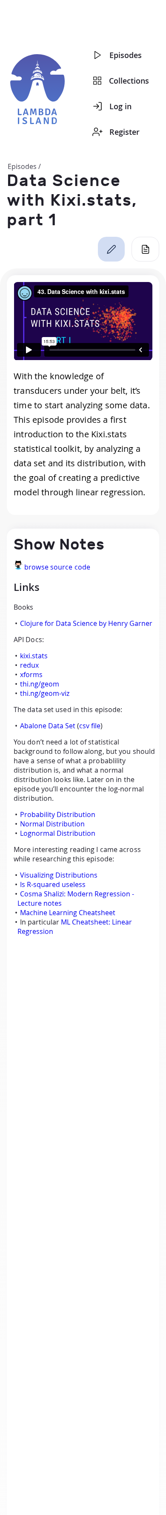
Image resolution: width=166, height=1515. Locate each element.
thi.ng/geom (39, 684)
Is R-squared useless (53, 884)
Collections (129, 81)
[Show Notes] (111, 249)
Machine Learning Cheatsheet (67, 912)
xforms (31, 674)
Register (124, 132)
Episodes (125, 55)
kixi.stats (34, 655)
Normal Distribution (52, 824)
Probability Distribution (57, 814)
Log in (120, 106)
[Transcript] (145, 249)
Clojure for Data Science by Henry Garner (86, 623)
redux (29, 665)
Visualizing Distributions (58, 875)
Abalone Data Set (47, 725)
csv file (89, 725)
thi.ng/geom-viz (44, 693)
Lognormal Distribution (57, 833)
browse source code (57, 567)
